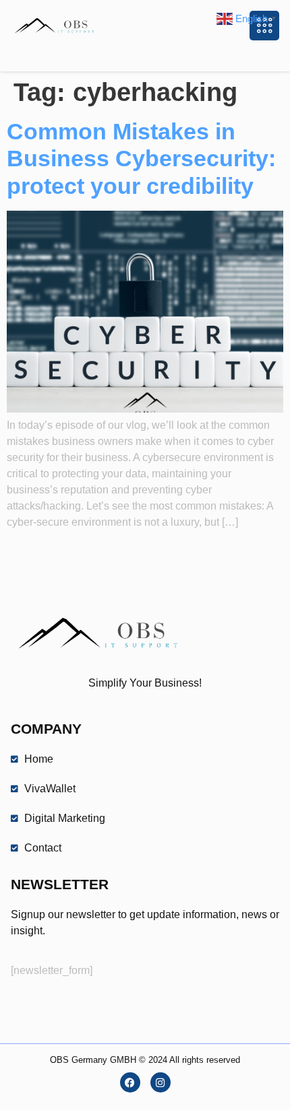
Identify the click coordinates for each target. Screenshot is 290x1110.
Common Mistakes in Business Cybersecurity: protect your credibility (141, 159)
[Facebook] (130, 1082)
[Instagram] (160, 1082)
